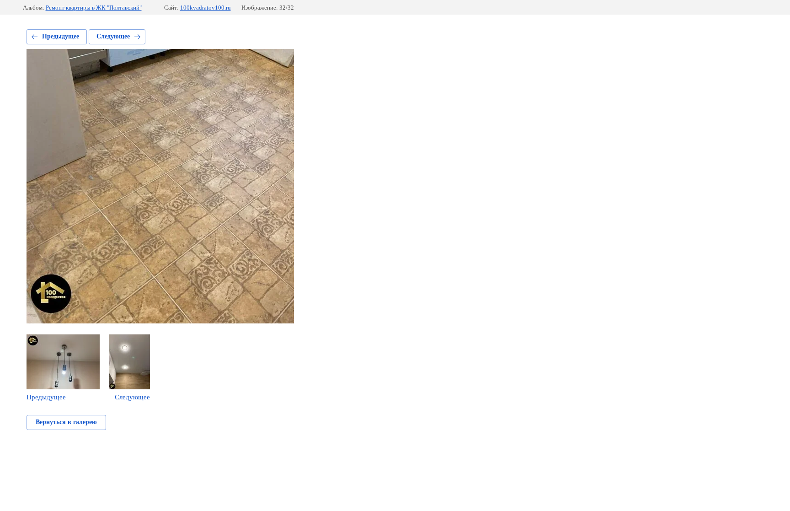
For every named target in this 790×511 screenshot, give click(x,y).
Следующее (113, 36)
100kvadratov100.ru (205, 7)
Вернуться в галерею (66, 422)
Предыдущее (60, 36)
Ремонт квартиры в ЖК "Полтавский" (94, 7)
